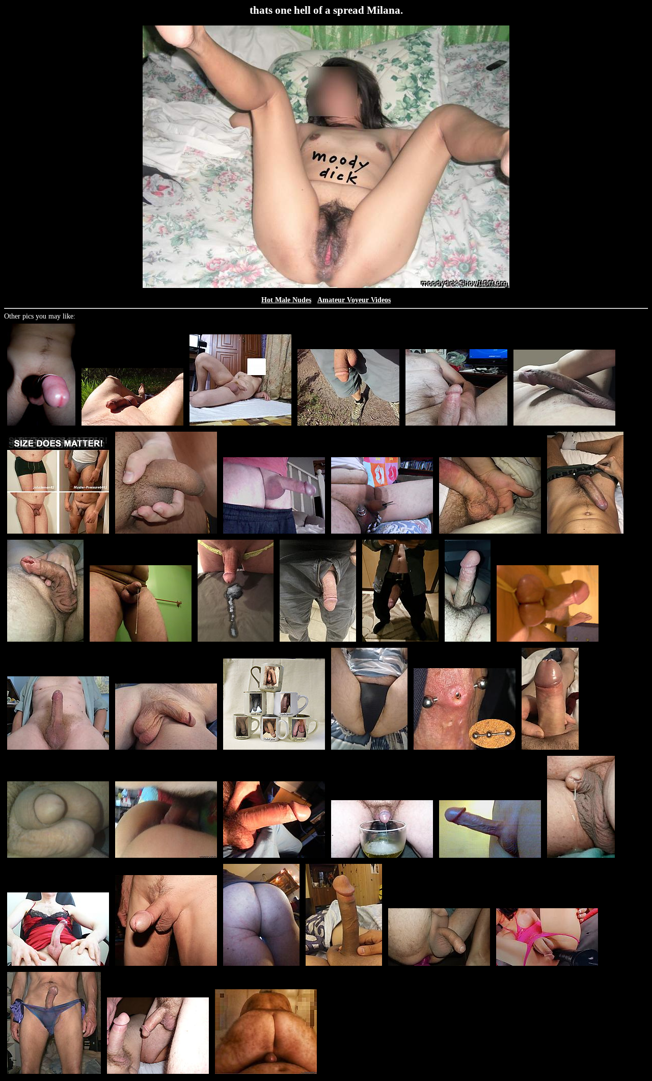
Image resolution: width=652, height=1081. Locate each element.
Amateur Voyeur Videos (354, 300)
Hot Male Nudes (286, 300)
